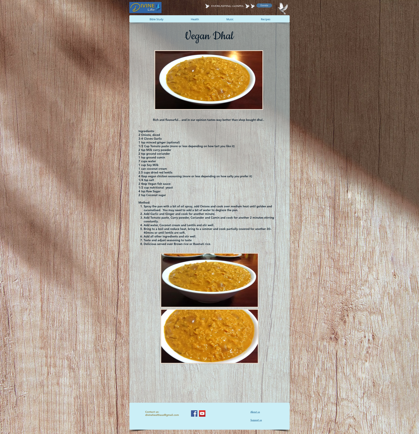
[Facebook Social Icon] (194, 413)
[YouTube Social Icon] (202, 413)
